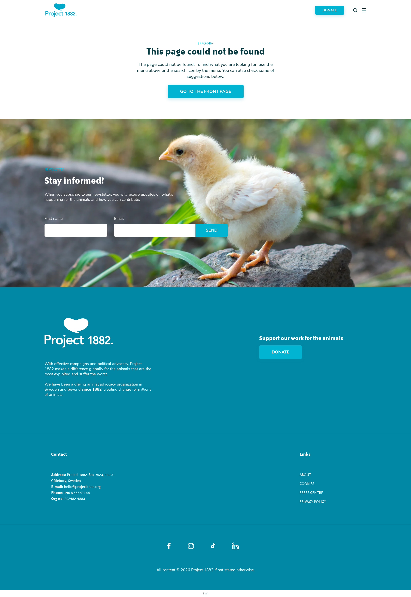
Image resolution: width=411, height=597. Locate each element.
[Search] (355, 10)
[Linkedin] (235, 546)
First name (54, 218)
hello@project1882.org (82, 486)
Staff (205, 593)
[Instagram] (191, 546)
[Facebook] (169, 546)
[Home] (61, 10)
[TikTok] (213, 546)
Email (119, 218)
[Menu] (363, 10)
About (305, 474)
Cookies (306, 483)
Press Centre (311, 492)
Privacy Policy (312, 501)
